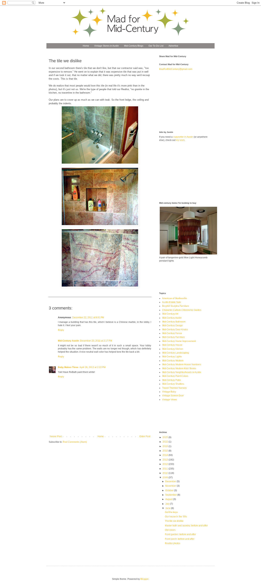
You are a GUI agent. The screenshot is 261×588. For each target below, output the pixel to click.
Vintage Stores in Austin (106, 45)
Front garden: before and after (180, 534)
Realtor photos (172, 543)
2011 (166, 468)
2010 (166, 473)
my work (180, 140)
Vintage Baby (169, 391)
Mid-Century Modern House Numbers (181, 364)
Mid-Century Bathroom (174, 321)
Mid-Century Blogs (133, 45)
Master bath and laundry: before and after (186, 525)
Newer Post (56, 436)
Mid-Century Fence (172, 333)
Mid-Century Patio (171, 380)
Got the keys (171, 512)
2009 (166, 477)
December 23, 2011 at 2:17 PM (96, 340)
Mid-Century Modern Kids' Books (179, 368)
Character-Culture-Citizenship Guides (181, 310)
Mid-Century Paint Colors (175, 376)
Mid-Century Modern (172, 360)
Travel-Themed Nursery (174, 388)
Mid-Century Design (172, 325)
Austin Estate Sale (171, 302)
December (171, 481)
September (171, 495)
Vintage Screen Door (173, 395)
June (168, 508)
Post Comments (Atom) (75, 442)
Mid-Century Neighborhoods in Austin (181, 372)
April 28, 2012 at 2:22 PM (92, 367)
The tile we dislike (174, 521)
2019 (166, 446)
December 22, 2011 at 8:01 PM (88, 317)
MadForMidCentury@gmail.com (175, 69)
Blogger (144, 579)
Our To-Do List (155, 45)
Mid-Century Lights (172, 356)
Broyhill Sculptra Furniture (175, 306)
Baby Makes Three (68, 367)
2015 (166, 450)
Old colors (170, 530)
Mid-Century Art (170, 314)
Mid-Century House (172, 345)
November (171, 486)
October (169, 490)
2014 (166, 455)
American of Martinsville (174, 298)
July (167, 503)
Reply (61, 330)
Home (86, 45)
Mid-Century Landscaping (175, 352)
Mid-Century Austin (68, 340)
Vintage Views (169, 399)
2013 (166, 459)
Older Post (144, 436)
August (169, 499)
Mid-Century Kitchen (172, 349)
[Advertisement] (187, 100)
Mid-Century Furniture (173, 337)
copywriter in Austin (183, 137)
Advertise (173, 45)
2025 (166, 437)
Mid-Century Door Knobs (175, 329)
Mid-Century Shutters (173, 384)
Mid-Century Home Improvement (179, 341)
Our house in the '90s (176, 516)
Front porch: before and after (179, 539)
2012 (166, 464)
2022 (166, 441)
